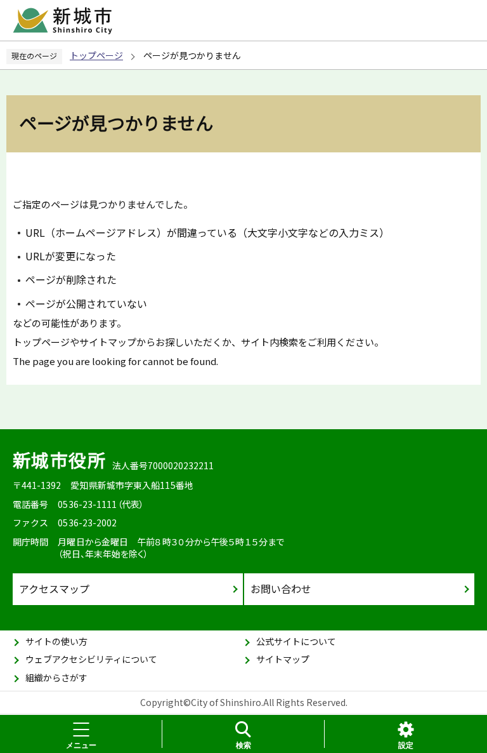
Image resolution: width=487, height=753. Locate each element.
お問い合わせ (280, 588)
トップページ (96, 55)
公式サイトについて (296, 641)
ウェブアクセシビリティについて (91, 659)
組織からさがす (56, 677)
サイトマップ (282, 659)
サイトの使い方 (56, 641)
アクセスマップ (54, 588)
